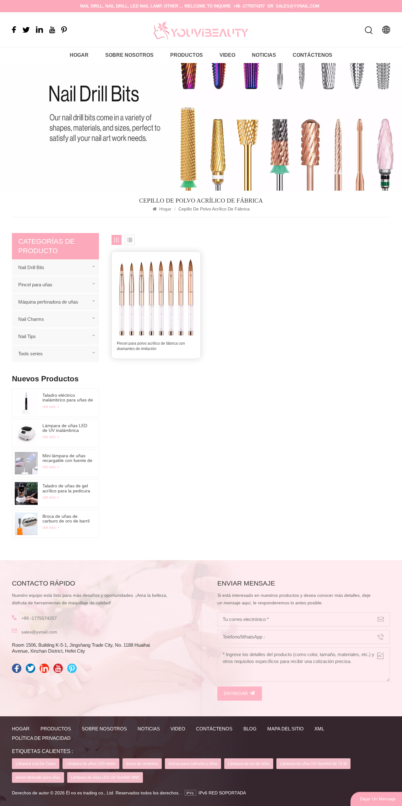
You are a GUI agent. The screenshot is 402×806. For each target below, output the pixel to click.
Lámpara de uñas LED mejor (91, 763)
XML (319, 728)
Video (227, 55)
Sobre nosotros (129, 55)
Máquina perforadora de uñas (48, 302)
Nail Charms (31, 319)
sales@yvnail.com (297, 6)
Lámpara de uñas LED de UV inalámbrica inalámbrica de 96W (64, 428)
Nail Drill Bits (31, 267)
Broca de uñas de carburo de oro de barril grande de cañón (66, 518)
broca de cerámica (142, 763)
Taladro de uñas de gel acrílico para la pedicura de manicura (66, 488)
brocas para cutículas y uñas (193, 763)
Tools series (30, 353)
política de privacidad (41, 738)
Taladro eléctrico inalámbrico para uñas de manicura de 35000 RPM (67, 397)
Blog (250, 728)
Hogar (79, 55)
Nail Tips (27, 336)
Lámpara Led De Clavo (36, 763)
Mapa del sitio (285, 728)
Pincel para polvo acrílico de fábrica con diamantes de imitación (151, 346)
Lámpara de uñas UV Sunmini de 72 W (313, 763)
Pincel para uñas (35, 284)
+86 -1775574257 (249, 6)
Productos (186, 55)
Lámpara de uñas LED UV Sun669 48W (105, 777)
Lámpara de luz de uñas (248, 763)
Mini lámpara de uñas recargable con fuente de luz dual (67, 458)
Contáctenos (312, 55)
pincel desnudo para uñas (38, 777)
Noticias (264, 55)
